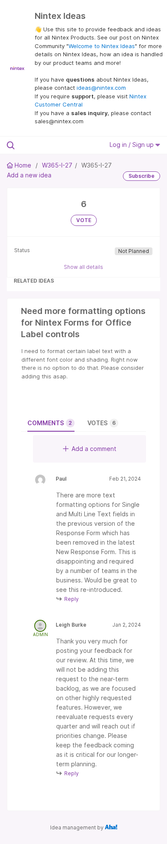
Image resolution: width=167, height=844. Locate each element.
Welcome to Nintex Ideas (102, 46)
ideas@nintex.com (101, 87)
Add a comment (94, 448)
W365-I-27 (57, 165)
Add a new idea (29, 175)
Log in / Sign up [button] (132, 144)
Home (23, 165)
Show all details (83, 267)
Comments (49, 423)
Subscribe (141, 176)
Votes (101, 423)
